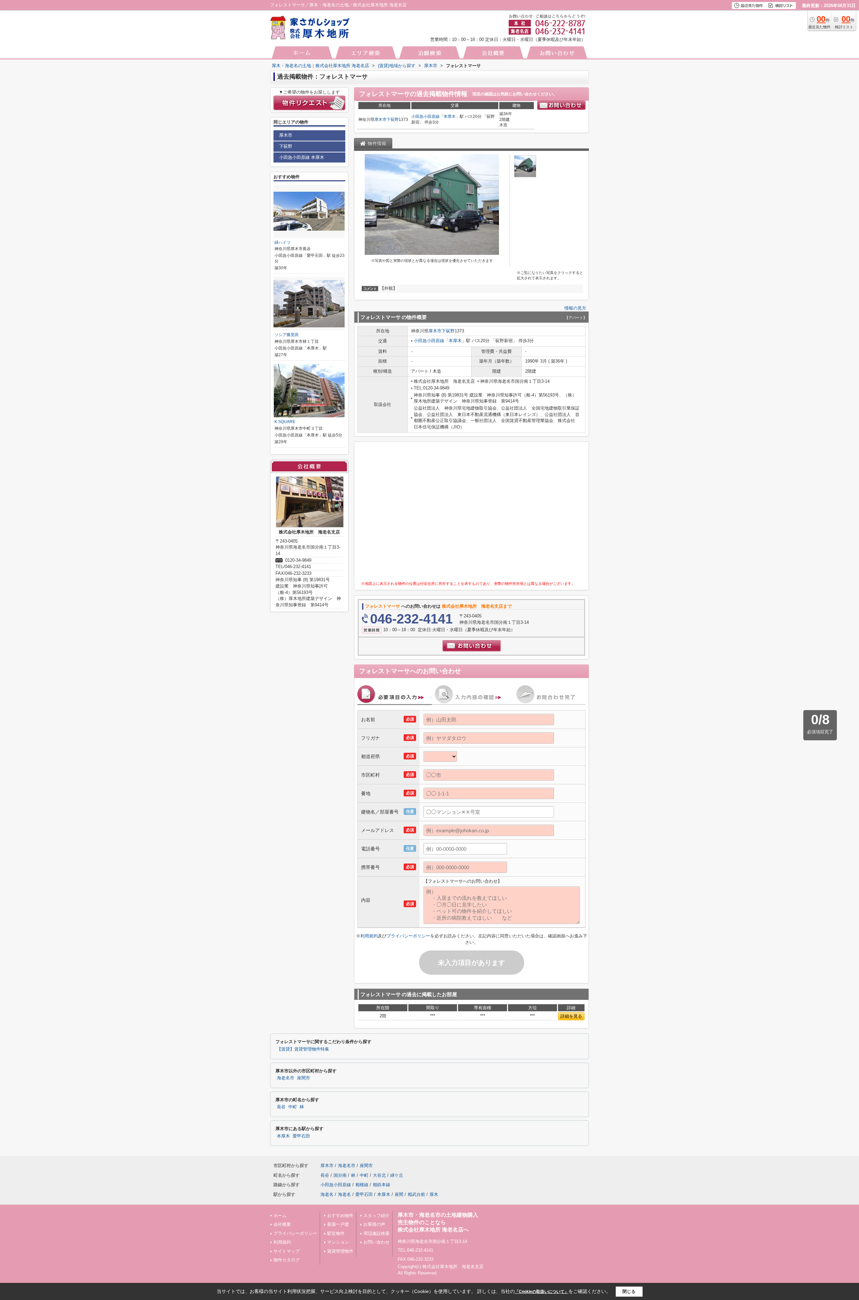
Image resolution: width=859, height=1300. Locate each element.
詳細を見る (571, 1016)
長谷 (281, 1107)
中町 (292, 1107)
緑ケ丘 (396, 1175)
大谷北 (379, 1175)
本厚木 (450, 116)
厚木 (434, 1194)
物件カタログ (286, 1259)
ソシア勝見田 (286, 334)
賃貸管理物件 (340, 1251)
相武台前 (416, 1194)
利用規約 (369, 935)
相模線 (361, 1184)
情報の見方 (575, 308)
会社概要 (282, 1224)
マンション (338, 1242)
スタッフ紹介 (376, 1215)
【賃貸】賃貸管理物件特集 (303, 1049)
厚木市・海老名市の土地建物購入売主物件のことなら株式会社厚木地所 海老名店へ (438, 1222)
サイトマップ (286, 1251)
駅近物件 (336, 1233)
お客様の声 (374, 1224)
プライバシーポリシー (408, 935)
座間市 (303, 1078)
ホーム (280, 1215)
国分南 (340, 1175)
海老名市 (285, 1078)
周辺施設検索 (376, 1233)
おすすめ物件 (340, 1215)
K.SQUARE (284, 421)
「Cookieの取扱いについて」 (541, 1291)
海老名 (327, 1194)
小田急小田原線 (425, 116)
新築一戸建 (338, 1224)
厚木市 (380, 119)
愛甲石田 (301, 1136)
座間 (399, 1194)
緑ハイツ (282, 242)
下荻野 (393, 119)
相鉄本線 (381, 1184)
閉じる (629, 1291)
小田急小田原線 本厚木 (301, 157)
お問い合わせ (376, 1242)
